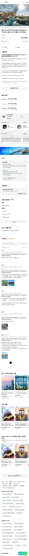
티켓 (24, 545)
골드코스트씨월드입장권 (8, 532)
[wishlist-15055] (13, 408)
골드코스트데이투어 (7, 526)
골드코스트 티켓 (14, 27)
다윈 (4, 487)
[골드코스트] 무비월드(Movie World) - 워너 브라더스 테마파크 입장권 (8, 424)
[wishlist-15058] (24, 6)
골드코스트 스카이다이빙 (15, 506)
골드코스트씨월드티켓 (21, 532)
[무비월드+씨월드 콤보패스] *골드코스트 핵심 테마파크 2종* (21, 424)
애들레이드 (16, 485)
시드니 (6, 481)
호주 (3, 27)
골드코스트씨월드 (18, 529)
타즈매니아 (15, 483)
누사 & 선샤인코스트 (10, 487)
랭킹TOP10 (15, 542)
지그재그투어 (9, 115)
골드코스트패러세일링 (7, 509)
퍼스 (15, 481)
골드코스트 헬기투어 (20, 509)
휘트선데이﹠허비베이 (7, 485)
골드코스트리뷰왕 (18, 526)
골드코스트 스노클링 (18, 500)
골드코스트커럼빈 (7, 500)
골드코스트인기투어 (7, 539)
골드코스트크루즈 (20, 503)
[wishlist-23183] (13, 377)
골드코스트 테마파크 (19, 494)
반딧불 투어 (19, 513)
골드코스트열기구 (7, 516)
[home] (6, 2)
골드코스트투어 (6, 542)
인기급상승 (18, 545)
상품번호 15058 (22, 27)
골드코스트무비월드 (7, 529)
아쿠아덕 (5, 506)
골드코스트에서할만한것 (21, 536)
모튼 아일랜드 (16, 497)
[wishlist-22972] (26, 408)
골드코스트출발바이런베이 (8, 513)
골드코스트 (7, 27)
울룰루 (10, 483)
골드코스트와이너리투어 (8, 503)
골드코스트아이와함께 (7, 536)
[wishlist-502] (26, 377)
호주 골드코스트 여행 (7, 548)
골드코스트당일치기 (19, 523)
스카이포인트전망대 (7, 494)
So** (3, 250)
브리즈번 (19, 481)
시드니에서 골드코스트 (8, 545)
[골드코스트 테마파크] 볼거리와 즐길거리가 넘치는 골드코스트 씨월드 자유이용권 (14, 254)
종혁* (3, 311)
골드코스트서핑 (6, 497)
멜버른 (10, 481)
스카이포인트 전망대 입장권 (21, 392)
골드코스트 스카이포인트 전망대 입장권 (7, 393)
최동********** (5, 335)
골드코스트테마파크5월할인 (21, 539)
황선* (3, 265)
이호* (3, 291)
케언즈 (23, 481)
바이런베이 (22, 485)
